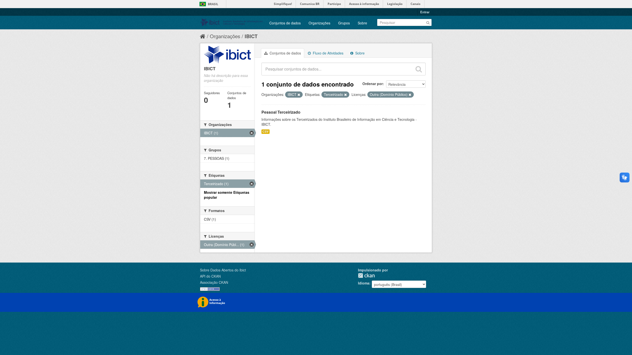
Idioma (363, 283)
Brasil (213, 4)
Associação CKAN (214, 282)
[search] (418, 69)
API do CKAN (210, 276)
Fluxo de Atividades (327, 53)
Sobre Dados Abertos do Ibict (223, 269)
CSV (265, 131)
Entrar (425, 12)
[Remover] (298, 95)
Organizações (319, 22)
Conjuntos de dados (285, 22)
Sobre (362, 22)
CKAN (366, 275)
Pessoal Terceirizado (280, 112)
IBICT (251, 36)
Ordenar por (372, 83)
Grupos (344, 22)
